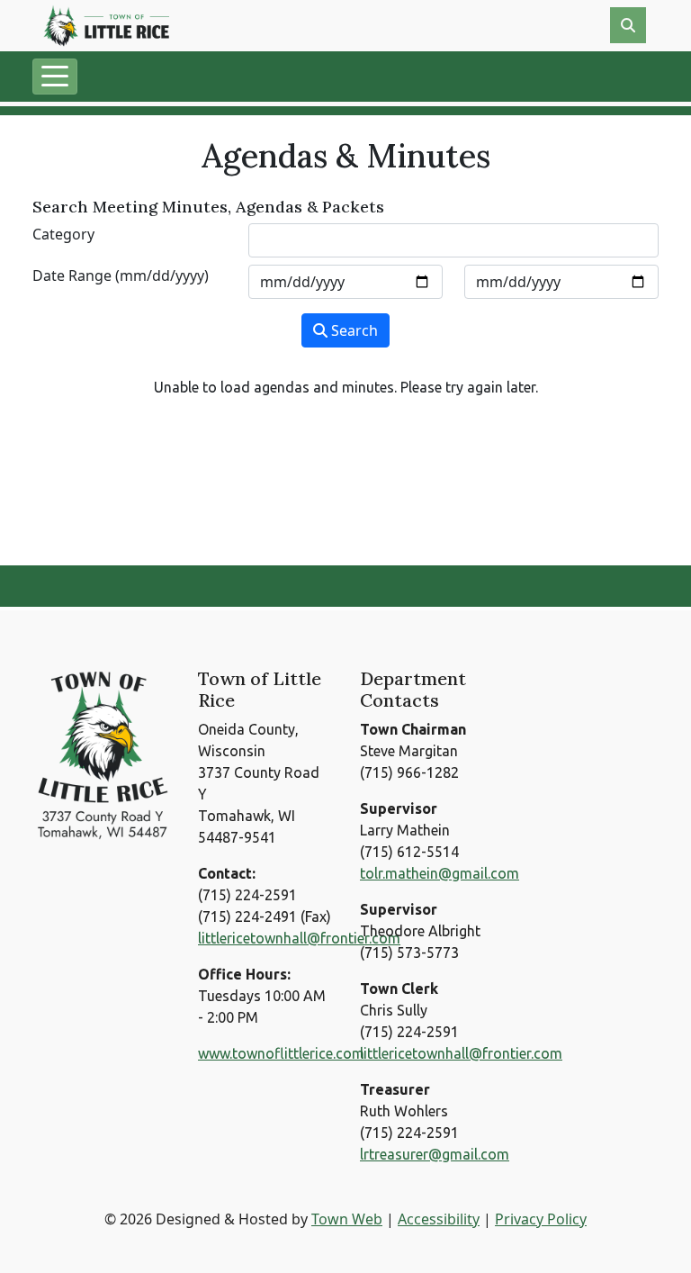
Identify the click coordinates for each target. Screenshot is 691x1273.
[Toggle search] (628, 25)
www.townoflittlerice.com (281, 1053)
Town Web (346, 1219)
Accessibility (439, 1219)
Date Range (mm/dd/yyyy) (120, 275)
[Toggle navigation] (54, 77)
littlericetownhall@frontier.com (299, 938)
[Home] (106, 25)
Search (353, 330)
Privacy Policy (541, 1219)
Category (63, 234)
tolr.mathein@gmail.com (439, 873)
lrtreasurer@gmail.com (434, 1154)
